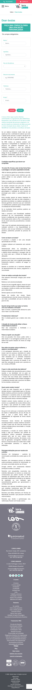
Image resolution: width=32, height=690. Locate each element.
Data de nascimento (9, 74)
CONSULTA (25, 1)
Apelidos (5, 52)
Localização (16, 588)
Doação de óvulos (16, 631)
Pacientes (16, 602)
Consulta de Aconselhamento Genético (16, 617)
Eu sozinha (16, 606)
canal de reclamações (16, 656)
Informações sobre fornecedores (16, 686)
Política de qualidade (16, 597)
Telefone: (6, 86)
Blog (16, 648)
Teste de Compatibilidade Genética (16, 639)
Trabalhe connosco (16, 594)
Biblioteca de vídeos (16, 599)
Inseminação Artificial (16, 626)
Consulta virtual (16, 611)
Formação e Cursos (16, 596)
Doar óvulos (16, 651)
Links (16, 592)
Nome (5, 40)
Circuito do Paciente (16, 624)
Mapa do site (15, 676)
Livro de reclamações (16, 684)
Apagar (12, 110)
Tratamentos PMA (16, 621)
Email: (5, 97)
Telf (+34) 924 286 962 (16, 570)
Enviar (20, 110)
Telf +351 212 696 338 (16, 557)
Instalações (16, 587)
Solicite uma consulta (16, 654)
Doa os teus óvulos (16, 613)
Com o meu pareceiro (16, 608)
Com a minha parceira (16, 610)
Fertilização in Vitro (16, 630)
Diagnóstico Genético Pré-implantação (16, 635)
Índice (11, 12)
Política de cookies (15, 679)
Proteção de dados (15, 681)
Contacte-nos (16, 590)
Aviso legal (15, 678)
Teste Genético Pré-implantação (16, 640)
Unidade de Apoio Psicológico (16, 615)
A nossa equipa (16, 585)
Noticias (16, 646)
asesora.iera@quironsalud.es (16, 569)
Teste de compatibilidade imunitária (16, 637)
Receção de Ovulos (16, 628)
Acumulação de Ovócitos (16, 642)
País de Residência (8, 63)
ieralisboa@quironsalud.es (16, 556)
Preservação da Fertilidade (16, 633)
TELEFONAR (9, 1)
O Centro (16, 579)
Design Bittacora (16, 687)
